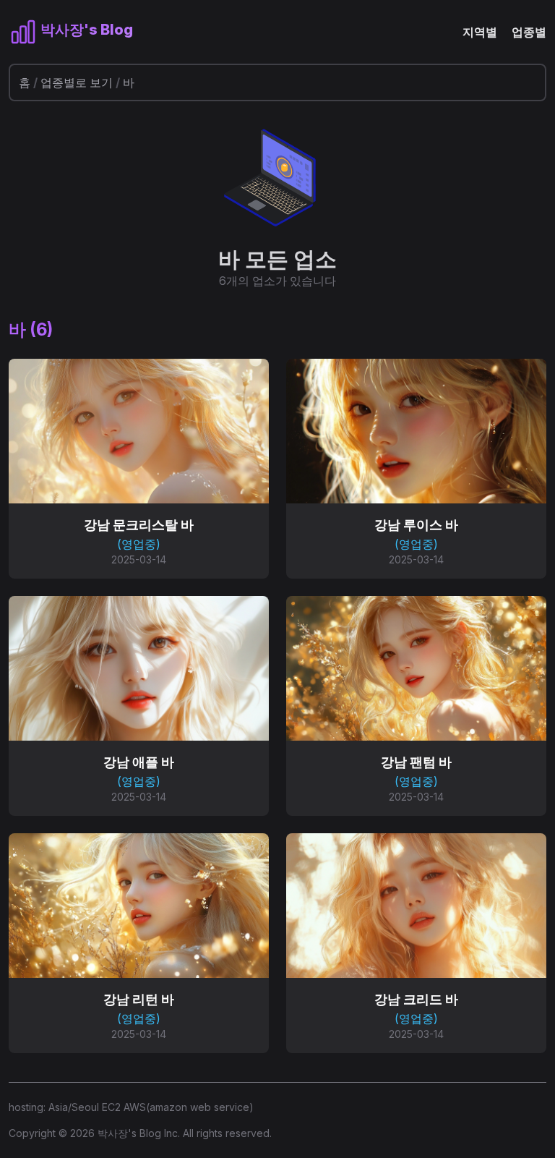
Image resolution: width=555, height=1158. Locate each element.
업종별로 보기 (76, 82)
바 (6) (31, 329)
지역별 (479, 32)
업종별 (529, 32)
